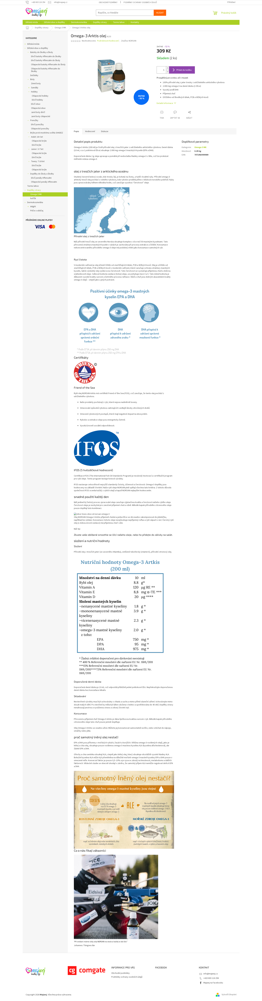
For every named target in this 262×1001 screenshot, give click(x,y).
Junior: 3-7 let (37, 149)
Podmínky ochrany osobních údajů (140, 2)
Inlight (33, 206)
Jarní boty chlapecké (40, 116)
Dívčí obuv (35, 104)
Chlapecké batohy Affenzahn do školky (45, 70)
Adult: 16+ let (37, 136)
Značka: (128, 40)
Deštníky (34, 75)
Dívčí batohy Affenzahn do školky (46, 56)
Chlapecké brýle (39, 140)
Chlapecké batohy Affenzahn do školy (48, 64)
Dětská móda (33, 44)
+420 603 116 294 (211, 978)
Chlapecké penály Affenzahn (44, 181)
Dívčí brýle (36, 145)
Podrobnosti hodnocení (108, 40)
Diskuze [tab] (104, 131)
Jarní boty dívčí (38, 112)
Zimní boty (36, 83)
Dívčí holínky (37, 99)
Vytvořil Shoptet (229, 994)
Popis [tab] (76, 131)
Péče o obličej (36, 210)
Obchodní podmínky (108, 2)
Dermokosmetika (35, 202)
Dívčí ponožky (37, 124)
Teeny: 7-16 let (38, 161)
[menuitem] (32, 22)
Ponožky (34, 120)
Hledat (160, 12)
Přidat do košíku (184, 70)
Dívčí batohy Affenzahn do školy (45, 60)
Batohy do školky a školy (41, 52)
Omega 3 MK (36, 194)
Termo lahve (33, 186)
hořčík (33, 198)
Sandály (34, 87)
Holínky (34, 91)
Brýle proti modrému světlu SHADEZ (46, 132)
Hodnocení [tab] (90, 131)
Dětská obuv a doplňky (37, 48)
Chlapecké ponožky (40, 128)
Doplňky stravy (34, 190)
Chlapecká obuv (38, 108)
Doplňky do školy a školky (42, 173)
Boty (32, 79)
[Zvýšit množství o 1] (167, 68)
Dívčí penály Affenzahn (41, 177)
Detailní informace (165, 103)
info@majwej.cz (210, 973)
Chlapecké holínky (40, 95)
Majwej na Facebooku (213, 982)
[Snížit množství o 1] (167, 71)
